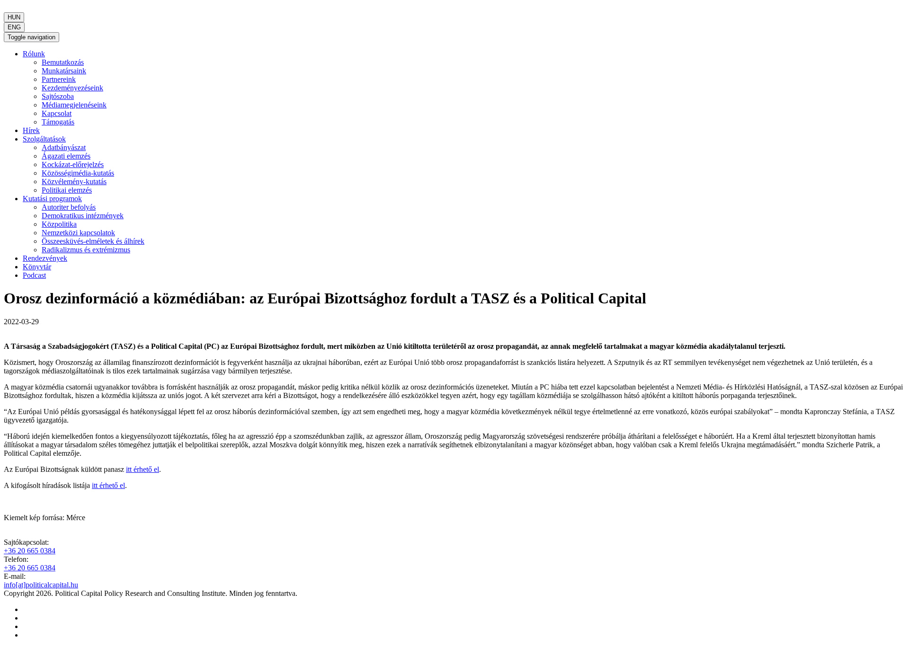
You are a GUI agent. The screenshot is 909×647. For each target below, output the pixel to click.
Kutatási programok (52, 199)
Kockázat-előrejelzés (73, 164)
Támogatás (58, 122)
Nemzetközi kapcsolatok (78, 233)
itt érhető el (142, 469)
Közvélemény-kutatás (74, 181)
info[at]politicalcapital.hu (41, 585)
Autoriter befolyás (69, 207)
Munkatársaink (64, 71)
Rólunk (34, 54)
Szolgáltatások (44, 139)
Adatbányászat (64, 147)
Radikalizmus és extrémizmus (86, 250)
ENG (14, 27)
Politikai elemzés (67, 190)
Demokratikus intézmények (83, 216)
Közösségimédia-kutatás (78, 173)
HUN (14, 17)
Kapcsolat (56, 113)
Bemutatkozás (63, 62)
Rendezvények (45, 258)
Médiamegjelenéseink (74, 105)
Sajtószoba (58, 96)
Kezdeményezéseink (72, 88)
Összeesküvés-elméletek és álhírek (93, 241)
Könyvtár (37, 267)
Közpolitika (59, 224)
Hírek (31, 130)
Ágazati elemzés (66, 156)
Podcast (34, 275)
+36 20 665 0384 (29, 551)
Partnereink (59, 79)
